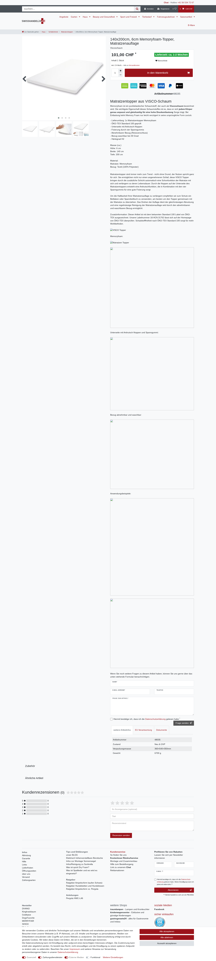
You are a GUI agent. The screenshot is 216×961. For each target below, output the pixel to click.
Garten (74, 17)
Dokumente (161, 730)
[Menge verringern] (120, 75)
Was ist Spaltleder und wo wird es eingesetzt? (81, 872)
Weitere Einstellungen (113, 957)
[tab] (122, 730)
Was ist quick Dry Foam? (77, 867)
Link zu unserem (120, 867)
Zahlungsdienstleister (52, 957)
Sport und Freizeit (128, 17)
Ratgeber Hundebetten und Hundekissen (85, 886)
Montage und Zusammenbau (123, 861)
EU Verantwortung (143, 730)
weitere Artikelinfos (122, 730)
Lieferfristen (27, 868)
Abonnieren (173, 890)
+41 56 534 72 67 (186, 2)
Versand (26, 877)
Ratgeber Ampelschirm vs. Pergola (82, 889)
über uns (26, 874)
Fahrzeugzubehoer (166, 17)
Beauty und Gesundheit (104, 17)
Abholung (26, 855)
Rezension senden (121, 835)
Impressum (75, 949)
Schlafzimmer (53, 32)
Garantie (26, 858)
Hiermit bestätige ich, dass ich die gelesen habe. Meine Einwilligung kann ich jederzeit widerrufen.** (175, 881)
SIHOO (25, 924)
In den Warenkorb (157, 72)
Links (24, 864)
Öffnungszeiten (29, 871)
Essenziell (31, 957)
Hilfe (24, 861)
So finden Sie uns (118, 855)
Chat (166, 2)
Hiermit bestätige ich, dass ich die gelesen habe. (146, 719)
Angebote (63, 17)
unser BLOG (72, 855)
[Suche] (137, 8)
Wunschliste (162, 61)
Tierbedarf (147, 17)
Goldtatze (26, 915)
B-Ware (191, 25)
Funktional (95, 957)
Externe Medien (76, 957)
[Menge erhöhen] (120, 71)
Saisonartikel (186, 17)
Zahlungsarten (29, 880)
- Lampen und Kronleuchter (129, 909)
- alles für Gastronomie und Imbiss (129, 920)
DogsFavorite (28, 918)
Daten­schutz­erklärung (68, 952)
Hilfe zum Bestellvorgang (121, 864)
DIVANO (26, 908)
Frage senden (182, 723)
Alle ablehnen (166, 937)
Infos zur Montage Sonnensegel (81, 861)
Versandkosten (134, 65)
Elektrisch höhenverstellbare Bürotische (84, 858)
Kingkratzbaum (29, 911)
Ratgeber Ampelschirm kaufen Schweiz (84, 883)
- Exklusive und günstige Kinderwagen (127, 914)
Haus (85, 17)
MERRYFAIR (28, 921)
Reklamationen (117, 870)
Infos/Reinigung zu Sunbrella (79, 864)
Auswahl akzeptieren (166, 943)
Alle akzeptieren (166, 931)
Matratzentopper (67, 32)
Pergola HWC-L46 (74, 898)
